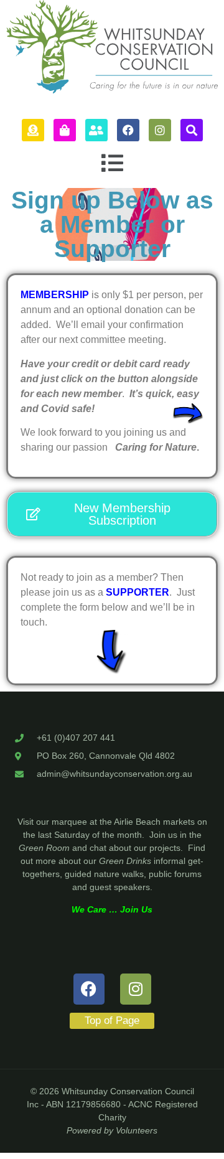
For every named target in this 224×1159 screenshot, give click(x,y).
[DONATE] (33, 130)
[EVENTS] (96, 130)
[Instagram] (160, 130)
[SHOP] (65, 130)
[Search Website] (191, 130)
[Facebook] (128, 130)
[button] (112, 163)
